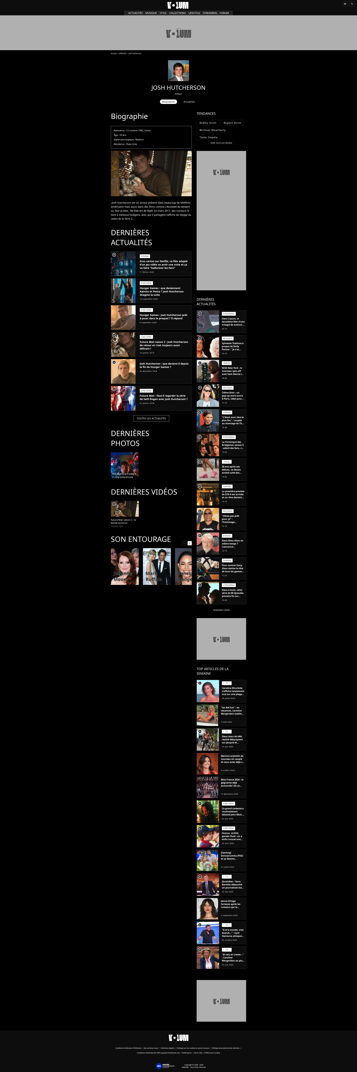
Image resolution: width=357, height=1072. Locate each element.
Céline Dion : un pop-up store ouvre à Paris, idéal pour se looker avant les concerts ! (232, 398)
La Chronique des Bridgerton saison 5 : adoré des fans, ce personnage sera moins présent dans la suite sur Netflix (233, 449)
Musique (151, 13)
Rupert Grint (232, 122)
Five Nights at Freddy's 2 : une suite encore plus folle (124, 475)
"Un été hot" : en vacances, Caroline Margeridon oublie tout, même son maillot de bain (231, 713)
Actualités (135, 13)
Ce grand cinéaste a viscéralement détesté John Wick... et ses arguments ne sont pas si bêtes (233, 814)
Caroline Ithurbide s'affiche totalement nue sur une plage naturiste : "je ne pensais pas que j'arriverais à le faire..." (233, 697)
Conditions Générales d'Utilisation (128, 1048)
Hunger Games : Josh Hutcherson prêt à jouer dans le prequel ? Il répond (163, 316)
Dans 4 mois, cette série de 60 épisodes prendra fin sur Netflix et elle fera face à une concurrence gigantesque (233, 599)
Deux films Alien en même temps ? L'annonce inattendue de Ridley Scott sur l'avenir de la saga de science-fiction (232, 550)
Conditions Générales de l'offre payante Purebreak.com (158, 1053)
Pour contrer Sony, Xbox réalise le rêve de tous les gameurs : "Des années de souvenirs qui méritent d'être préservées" (233, 574)
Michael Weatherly (213, 130)
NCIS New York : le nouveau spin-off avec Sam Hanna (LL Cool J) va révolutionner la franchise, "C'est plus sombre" (233, 377)
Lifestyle (194, 13)
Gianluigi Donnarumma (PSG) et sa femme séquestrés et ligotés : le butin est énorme (232, 858)
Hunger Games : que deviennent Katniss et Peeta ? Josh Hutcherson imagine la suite (162, 291)
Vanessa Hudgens (129, 214)
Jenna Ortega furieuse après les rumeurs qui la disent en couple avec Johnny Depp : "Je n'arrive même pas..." (231, 910)
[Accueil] (178, 5)
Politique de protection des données (226, 1048)
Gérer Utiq (198, 1053)
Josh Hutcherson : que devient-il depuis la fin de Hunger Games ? (164, 365)
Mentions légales (167, 1048)
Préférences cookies (212, 1053)
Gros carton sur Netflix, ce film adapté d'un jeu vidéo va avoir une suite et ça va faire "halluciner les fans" (164, 264)
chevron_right (189, 543)
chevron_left (184, 543)
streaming (210, 13)
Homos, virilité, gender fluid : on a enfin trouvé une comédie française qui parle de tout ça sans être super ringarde (232, 842)
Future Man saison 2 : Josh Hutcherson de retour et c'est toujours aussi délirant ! (164, 345)
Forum (224, 13)
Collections (177, 13)
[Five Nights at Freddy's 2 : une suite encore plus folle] (125, 466)
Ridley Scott (208, 122)
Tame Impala (209, 137)
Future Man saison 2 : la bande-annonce (123, 521)
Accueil (113, 53)
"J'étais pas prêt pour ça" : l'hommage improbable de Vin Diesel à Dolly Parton (232, 523)
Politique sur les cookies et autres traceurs (193, 1048)
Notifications (187, 1053)
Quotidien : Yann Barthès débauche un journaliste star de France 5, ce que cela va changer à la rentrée (233, 889)
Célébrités (122, 53)
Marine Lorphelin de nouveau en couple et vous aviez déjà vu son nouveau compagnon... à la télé (232, 763)
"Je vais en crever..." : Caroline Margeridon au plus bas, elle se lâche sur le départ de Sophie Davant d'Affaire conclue (233, 963)
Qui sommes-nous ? (151, 1048)
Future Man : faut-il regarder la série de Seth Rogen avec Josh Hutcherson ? (164, 397)
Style (163, 13)
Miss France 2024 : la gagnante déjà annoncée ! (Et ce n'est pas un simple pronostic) (232, 785)
